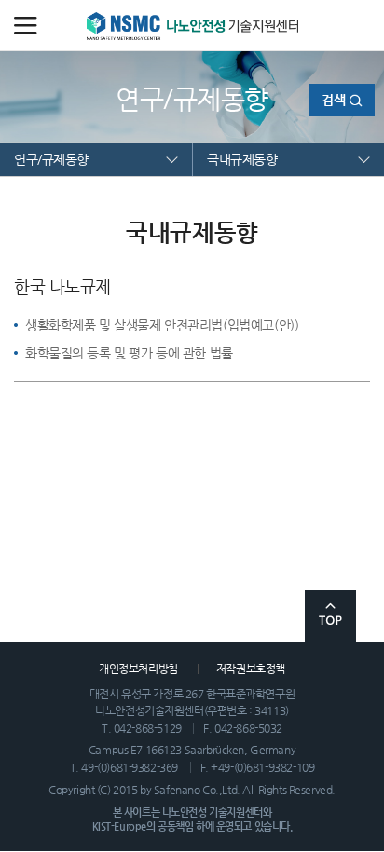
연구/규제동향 (51, 159)
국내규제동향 (242, 159)
